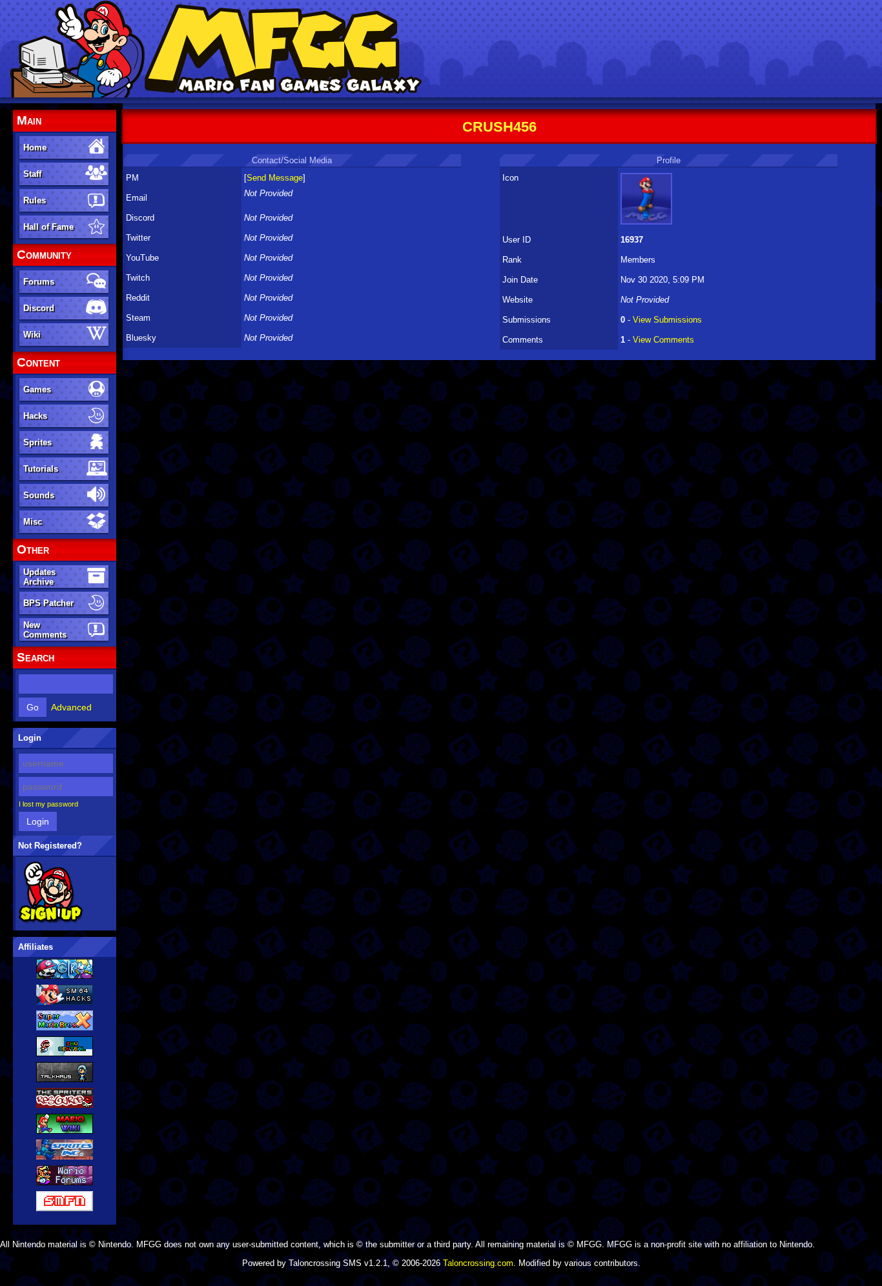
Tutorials (40, 469)
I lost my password (48, 804)
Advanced (71, 707)
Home (34, 147)
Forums (38, 281)
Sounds (38, 495)
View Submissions (667, 320)
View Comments (663, 340)
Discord (38, 308)
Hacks (35, 416)
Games (37, 389)
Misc (32, 522)
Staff (32, 174)
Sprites (37, 442)
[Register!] (51, 921)
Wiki (32, 334)
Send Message (275, 178)
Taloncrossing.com (478, 1263)
